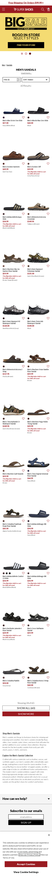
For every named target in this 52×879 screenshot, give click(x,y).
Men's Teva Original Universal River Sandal (37, 475)
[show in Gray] (3, 677)
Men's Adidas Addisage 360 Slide (36, 525)
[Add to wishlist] (23, 117)
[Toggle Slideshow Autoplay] (22, 54)
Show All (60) (33, 707)
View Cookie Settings (26, 872)
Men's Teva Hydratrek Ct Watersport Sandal (11, 423)
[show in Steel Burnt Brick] (3, 318)
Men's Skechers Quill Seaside (13, 474)
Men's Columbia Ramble (11, 681)
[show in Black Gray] (3, 625)
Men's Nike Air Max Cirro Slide (37, 121)
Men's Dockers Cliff (34, 167)
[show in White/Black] (9, 573)
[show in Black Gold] (3, 213)
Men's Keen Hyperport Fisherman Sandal (35, 270)
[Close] (49, 835)
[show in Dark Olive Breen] (3, 418)
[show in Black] (28, 117)
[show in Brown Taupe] (3, 266)
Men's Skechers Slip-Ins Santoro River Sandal (11, 270)
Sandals (9, 65)
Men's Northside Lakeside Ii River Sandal (12, 629)
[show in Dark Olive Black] (28, 266)
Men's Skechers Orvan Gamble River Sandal (38, 370)
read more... (26, 73)
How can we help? (15, 798)
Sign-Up (26, 822)
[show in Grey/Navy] (28, 163)
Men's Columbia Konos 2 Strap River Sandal (37, 682)
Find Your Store (26, 45)
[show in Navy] (28, 470)
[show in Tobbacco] (28, 213)
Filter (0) (9, 79)
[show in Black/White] (3, 573)
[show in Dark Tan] (3, 163)
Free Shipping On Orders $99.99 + (26, 2)
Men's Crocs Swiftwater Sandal (35, 629)
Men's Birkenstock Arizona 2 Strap (12, 370)
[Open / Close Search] (43, 9)
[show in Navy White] (3, 117)
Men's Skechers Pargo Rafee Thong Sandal (37, 423)
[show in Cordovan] (28, 677)
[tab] (26, 53)
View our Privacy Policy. (29, 854)
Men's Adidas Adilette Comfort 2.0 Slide (13, 577)
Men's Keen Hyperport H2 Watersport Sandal (11, 322)
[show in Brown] (28, 366)
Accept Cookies (26, 864)
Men (3, 65)
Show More (34, 713)
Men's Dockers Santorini (11, 167)
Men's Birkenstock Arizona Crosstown (36, 218)
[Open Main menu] (3, 9)
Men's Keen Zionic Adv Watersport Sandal (35, 322)
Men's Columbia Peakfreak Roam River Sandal (12, 525)
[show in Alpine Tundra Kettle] (3, 521)
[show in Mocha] (3, 366)
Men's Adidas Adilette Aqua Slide (12, 218)
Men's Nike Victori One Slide (12, 121)
